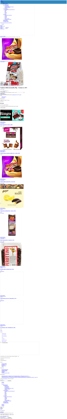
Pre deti (6, 398)
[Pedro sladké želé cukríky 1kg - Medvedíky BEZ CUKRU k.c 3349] (10, 377)
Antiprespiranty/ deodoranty (8, 396)
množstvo (1, 91)
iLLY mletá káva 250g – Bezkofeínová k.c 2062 (7, 327)
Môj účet (3, 405)
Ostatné (6, 389)
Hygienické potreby (4, 364)
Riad (5, 392)
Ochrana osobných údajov (5, 369)
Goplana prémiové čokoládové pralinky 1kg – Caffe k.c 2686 (10, 153)
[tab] (34, 96)
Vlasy (5, 399)
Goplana (20, 94)
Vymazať (4, 91)
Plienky (3, 366)
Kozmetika (3, 338)
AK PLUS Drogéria (4, 378)
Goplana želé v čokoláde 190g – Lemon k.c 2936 (8, 210)
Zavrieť (1, 330)
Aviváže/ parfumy (7, 387)
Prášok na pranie (7, 4)
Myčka (6, 391)
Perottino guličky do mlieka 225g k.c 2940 (7, 269)
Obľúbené (3, 372)
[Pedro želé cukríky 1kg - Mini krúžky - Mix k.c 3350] (9, 376)
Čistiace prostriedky (4, 363)
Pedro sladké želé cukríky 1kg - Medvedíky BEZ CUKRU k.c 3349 (27, 377)
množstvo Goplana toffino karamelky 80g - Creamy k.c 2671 (8, 92)
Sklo (5, 393)
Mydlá (6, 397)
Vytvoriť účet (2, 411)
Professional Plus (5, 3)
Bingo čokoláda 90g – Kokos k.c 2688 (6, 124)
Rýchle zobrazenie (2, 150)
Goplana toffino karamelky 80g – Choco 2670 (7, 181)
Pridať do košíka (2, 93)
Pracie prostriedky (4, 334)
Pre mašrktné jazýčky (14, 94)
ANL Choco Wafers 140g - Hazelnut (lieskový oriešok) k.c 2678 (8, 85)
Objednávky (3, 371)
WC (5, 394)
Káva (2, 337)
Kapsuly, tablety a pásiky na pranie (9, 388)
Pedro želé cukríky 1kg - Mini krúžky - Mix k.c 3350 (22, 376)
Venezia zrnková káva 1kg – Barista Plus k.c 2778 (8, 298)
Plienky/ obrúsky (4, 341)
